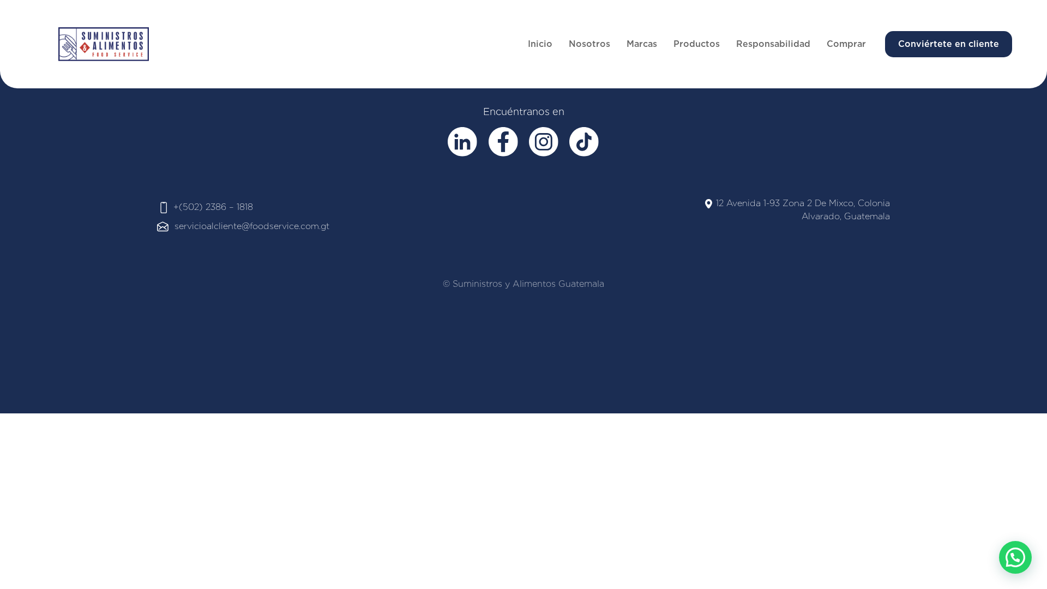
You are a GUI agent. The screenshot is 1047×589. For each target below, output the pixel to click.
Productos (696, 44)
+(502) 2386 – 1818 (213, 207)
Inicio (540, 44)
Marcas (642, 44)
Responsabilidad (773, 44)
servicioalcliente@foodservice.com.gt (251, 226)
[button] (1015, 557)
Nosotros (589, 44)
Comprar (846, 44)
